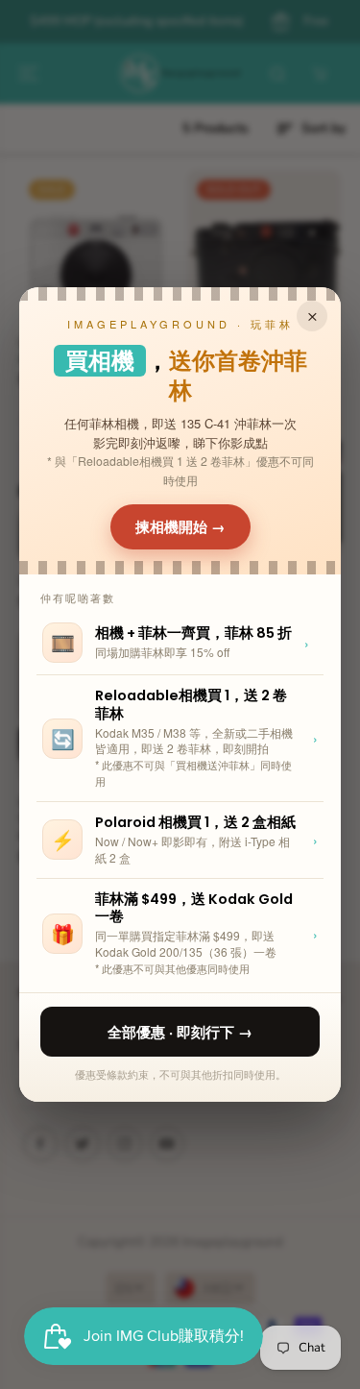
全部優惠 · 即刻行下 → (180, 1031)
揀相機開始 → (180, 526)
